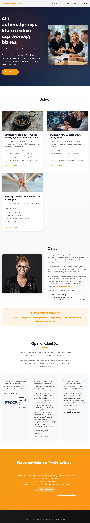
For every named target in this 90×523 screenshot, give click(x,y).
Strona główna (55, 3)
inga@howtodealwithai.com (66, 495)
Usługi (67, 3)
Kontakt (84, 3)
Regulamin (62, 519)
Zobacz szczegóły (11, 165)
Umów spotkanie (46, 490)
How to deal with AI (12, 3)
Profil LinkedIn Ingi (63, 286)
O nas (75, 3)
